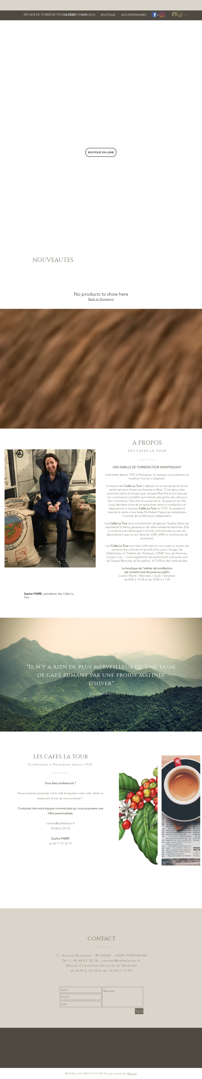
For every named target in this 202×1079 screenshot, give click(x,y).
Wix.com (132, 1073)
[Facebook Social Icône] (154, 14)
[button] (179, 14)
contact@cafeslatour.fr (60, 823)
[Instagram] (162, 14)
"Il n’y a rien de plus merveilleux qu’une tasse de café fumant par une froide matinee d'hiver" (101, 675)
